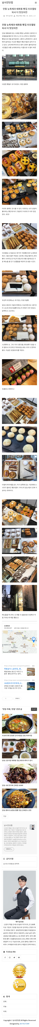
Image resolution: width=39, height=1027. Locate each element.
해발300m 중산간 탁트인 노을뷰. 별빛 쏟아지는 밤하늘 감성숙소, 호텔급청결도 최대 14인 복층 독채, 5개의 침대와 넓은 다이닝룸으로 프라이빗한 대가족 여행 (13, 673)
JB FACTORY (24, 1024)
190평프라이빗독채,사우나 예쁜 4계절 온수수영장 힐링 (13, 683)
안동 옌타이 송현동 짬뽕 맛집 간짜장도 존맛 (16, 810)
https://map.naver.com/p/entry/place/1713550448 (17, 666)
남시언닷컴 (8, 825)
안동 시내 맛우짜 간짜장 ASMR (12, 785)
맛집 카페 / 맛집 (20, 16)
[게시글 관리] (10, 698)
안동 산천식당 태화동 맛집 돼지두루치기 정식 (17, 760)
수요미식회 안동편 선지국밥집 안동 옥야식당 (17, 736)
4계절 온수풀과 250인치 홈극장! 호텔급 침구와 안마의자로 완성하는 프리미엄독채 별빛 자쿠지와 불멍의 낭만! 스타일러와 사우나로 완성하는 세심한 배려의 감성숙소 (13, 687)
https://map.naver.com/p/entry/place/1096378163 (17, 680)
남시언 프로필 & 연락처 (11, 864)
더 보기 (34, 709)
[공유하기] (8, 698)
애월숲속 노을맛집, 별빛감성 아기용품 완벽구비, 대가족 (13, 669)
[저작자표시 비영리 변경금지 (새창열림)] (24, 698)
